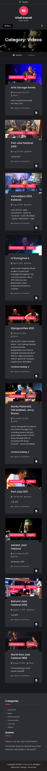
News (10, 713)
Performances (16, 77)
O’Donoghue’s (20, 258)
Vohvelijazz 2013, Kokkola (21, 198)
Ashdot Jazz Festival (19, 546)
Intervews (12, 710)
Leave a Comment (22, 108)
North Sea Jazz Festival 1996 (20, 656)
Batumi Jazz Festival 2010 (19, 603)
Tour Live (32, 587)
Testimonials (13, 720)
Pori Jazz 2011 (19, 491)
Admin (15, 95)
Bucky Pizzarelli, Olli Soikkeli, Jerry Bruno (22, 410)
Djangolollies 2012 (22, 328)
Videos (31, 77)
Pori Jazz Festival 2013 (22, 144)
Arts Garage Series (23, 87)
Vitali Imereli (23, 18)
